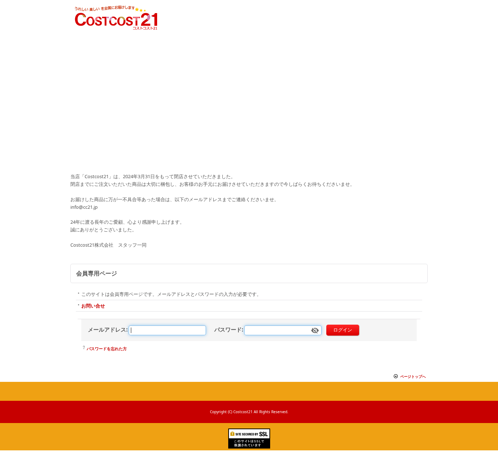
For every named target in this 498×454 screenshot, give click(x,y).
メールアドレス (107, 329)
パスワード (228, 329)
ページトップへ (413, 376)
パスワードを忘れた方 (107, 348)
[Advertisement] (249, 116)
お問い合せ (93, 305)
